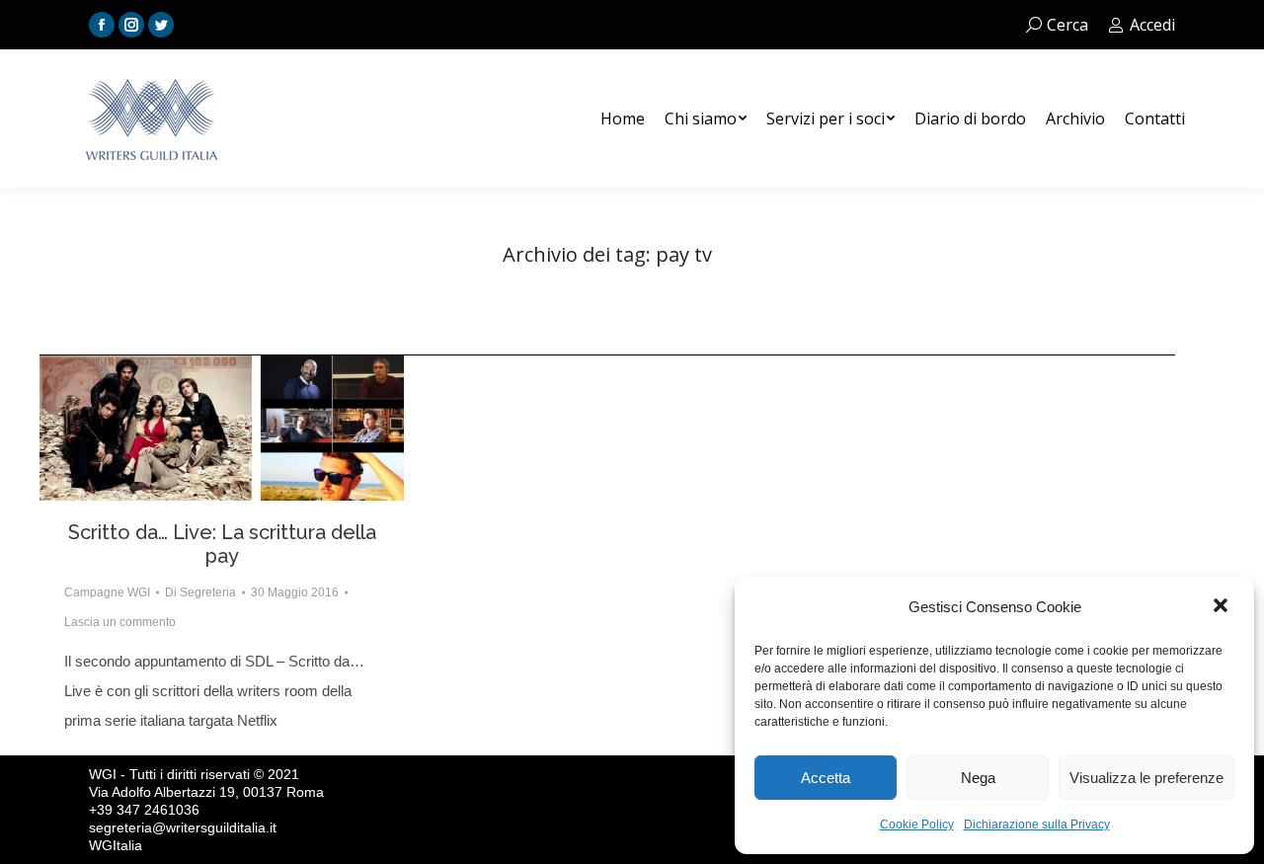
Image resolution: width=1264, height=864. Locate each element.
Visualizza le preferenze (1146, 777)
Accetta (825, 777)
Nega (978, 777)
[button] (1222, 607)
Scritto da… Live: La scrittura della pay (222, 544)
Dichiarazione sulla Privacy (1037, 824)
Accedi (1152, 25)
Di (200, 592)
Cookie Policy (917, 824)
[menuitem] (623, 118)
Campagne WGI (107, 592)
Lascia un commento (120, 622)
